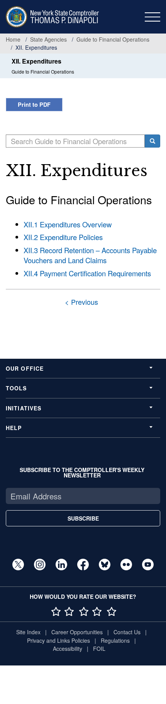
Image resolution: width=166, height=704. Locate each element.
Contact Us (127, 632)
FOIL (99, 648)
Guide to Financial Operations (112, 39)
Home (13, 39)
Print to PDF (34, 104)
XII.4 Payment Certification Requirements (87, 273)
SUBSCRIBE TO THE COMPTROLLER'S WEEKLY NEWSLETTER (82, 472)
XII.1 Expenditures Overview (68, 224)
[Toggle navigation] (152, 17)
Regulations (115, 640)
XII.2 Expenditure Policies (63, 237)
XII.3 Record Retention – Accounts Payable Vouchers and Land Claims (90, 255)
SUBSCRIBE (83, 518)
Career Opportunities (77, 632)
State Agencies (48, 39)
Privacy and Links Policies (58, 640)
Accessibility (67, 648)
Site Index (28, 632)
